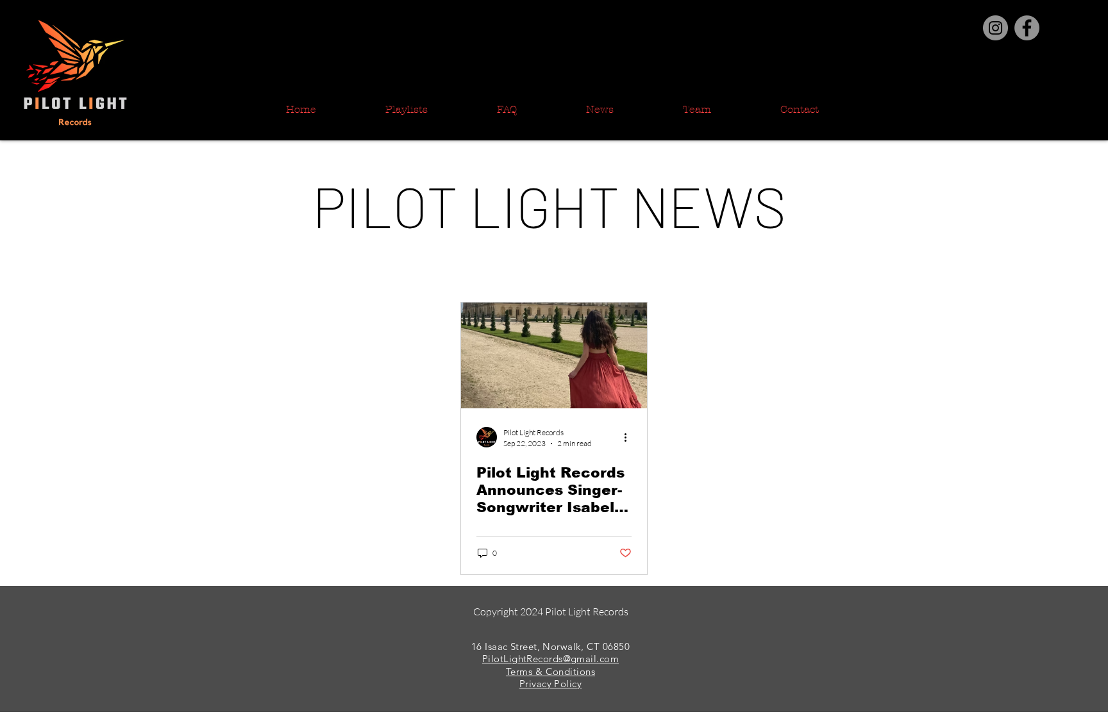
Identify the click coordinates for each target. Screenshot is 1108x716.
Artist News (589, 267)
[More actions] (629, 437)
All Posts (274, 267)
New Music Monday (486, 267)
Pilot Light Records (366, 267)
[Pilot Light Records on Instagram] (995, 27)
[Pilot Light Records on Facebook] (1026, 27)
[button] (839, 269)
